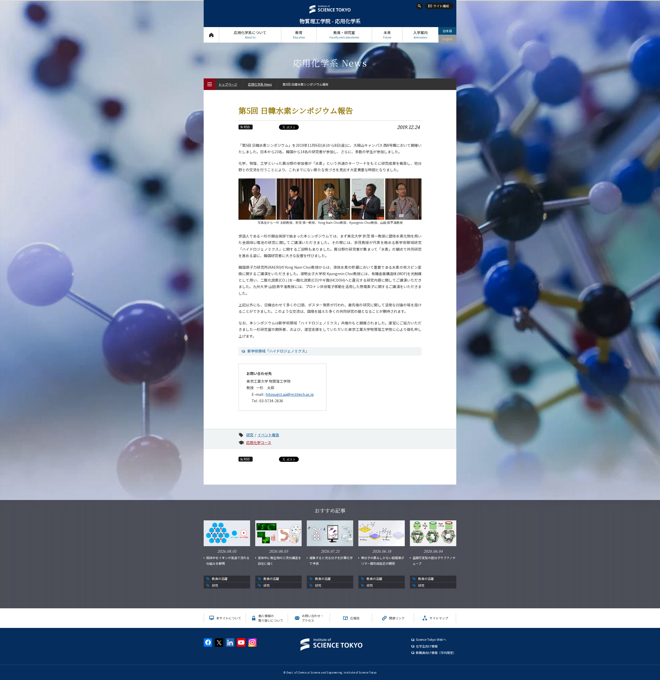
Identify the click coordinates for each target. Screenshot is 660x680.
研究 (249, 434)
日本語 (447, 31)
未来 (387, 34)
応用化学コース (258, 442)
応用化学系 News (260, 84)
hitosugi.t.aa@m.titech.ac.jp (290, 394)
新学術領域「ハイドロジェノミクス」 (278, 351)
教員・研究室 (344, 34)
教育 (299, 34)
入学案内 (420, 34)
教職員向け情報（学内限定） (436, 652)
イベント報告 (268, 434)
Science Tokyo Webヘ (431, 639)
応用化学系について (250, 34)
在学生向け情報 (427, 646)
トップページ (211, 35)
